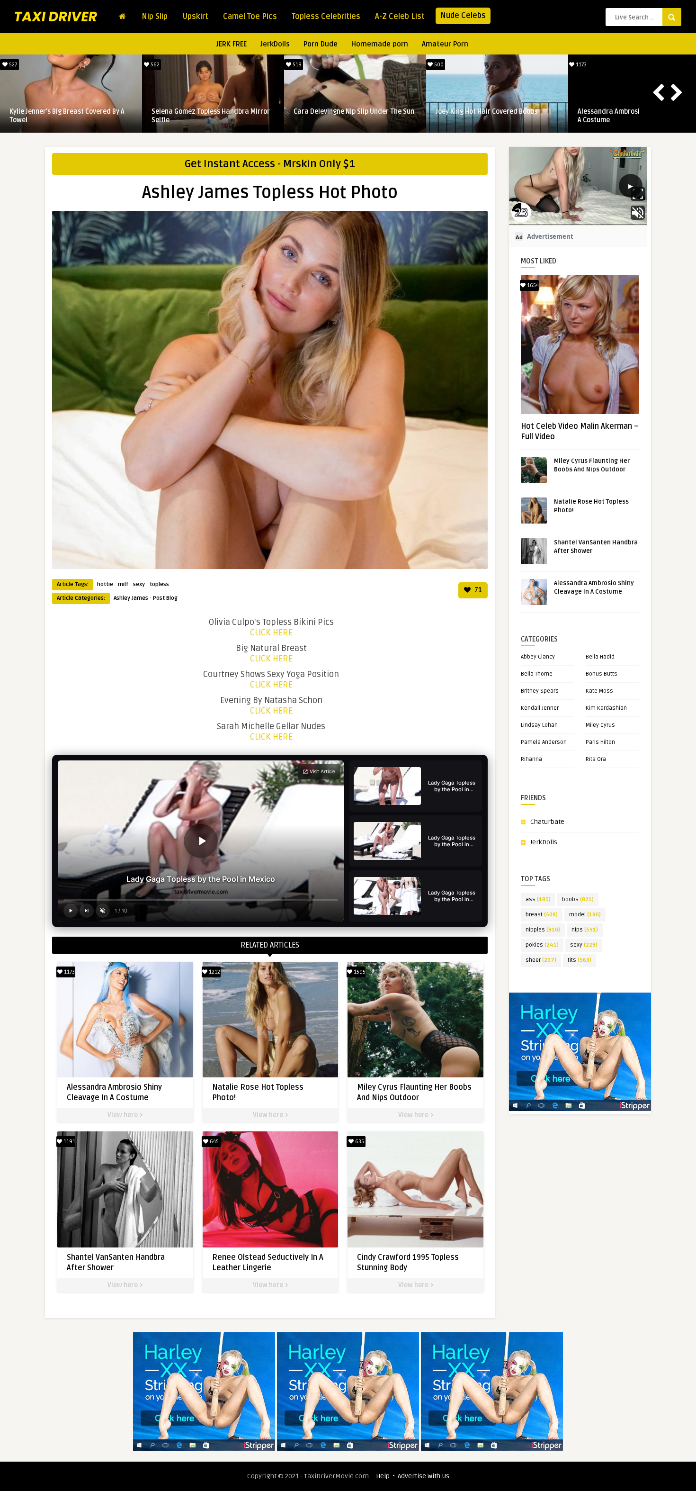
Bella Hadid (600, 656)
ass (538, 899)
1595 (296, 65)
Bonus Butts (601, 674)
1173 (12, 65)
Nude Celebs (463, 15)
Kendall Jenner (540, 708)
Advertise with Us (423, 1476)
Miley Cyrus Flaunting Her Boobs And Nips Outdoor (349, 116)
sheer (541, 960)
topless (159, 584)
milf (123, 584)
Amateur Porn (445, 44)
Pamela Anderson (544, 742)
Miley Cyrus (600, 725)
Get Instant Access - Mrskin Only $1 (270, 164)
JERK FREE (231, 44)
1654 (532, 285)
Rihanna (531, 759)
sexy (139, 584)
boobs (578, 899)
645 (580, 65)
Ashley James (131, 598)
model (585, 914)
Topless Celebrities (326, 16)
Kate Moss (599, 691)
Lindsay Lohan (539, 725)
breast (542, 914)
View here (123, 1115)
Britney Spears (540, 691)
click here (271, 632)
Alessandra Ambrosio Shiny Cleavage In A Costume (70, 116)
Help (383, 1476)
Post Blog (165, 598)
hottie (105, 584)
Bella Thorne (537, 674)
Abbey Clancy (538, 656)
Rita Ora (596, 759)
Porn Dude (320, 44)
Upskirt (195, 16)
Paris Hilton (600, 742)
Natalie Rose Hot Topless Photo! (201, 112)
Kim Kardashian (606, 708)
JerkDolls (275, 44)
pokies (542, 945)
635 (359, 1142)
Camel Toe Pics (250, 16)
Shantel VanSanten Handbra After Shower (489, 116)
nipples (543, 929)
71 (477, 590)
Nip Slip (155, 16)
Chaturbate (547, 822)
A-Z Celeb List (400, 16)
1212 (154, 65)
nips (584, 929)
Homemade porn (379, 44)
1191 (438, 65)
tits (579, 960)
